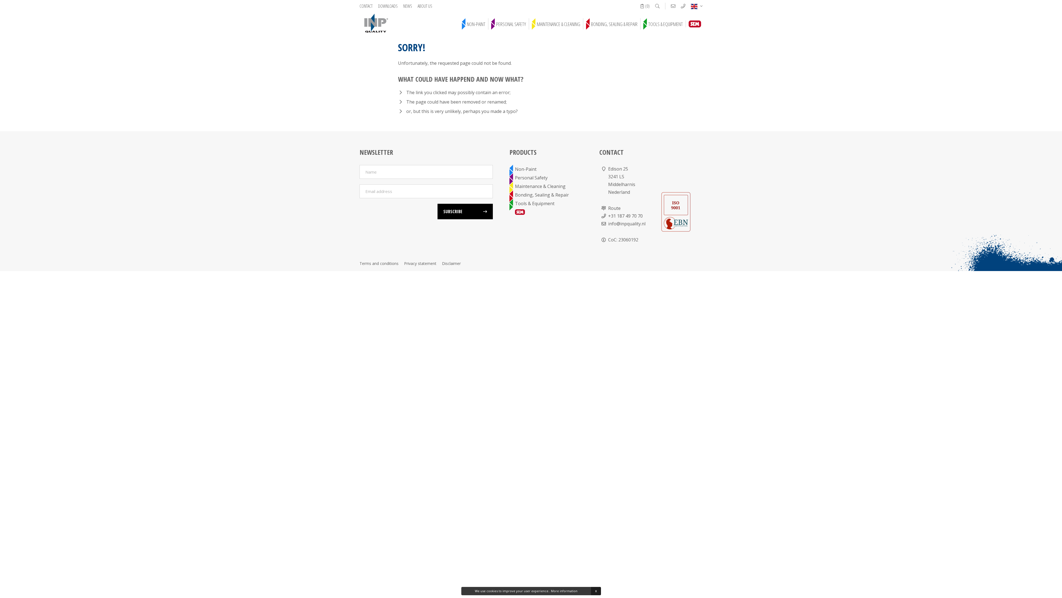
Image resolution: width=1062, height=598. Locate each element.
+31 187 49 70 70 (625, 216)
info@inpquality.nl (626, 224)
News (407, 6)
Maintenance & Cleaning (558, 24)
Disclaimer (451, 263)
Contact (366, 6)
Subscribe (452, 211)
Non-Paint (476, 24)
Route (614, 208)
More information (564, 591)
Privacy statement (420, 263)
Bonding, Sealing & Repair (614, 24)
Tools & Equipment (665, 24)
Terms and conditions (379, 263)
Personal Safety (511, 24)
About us (425, 6)
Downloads (388, 6)
